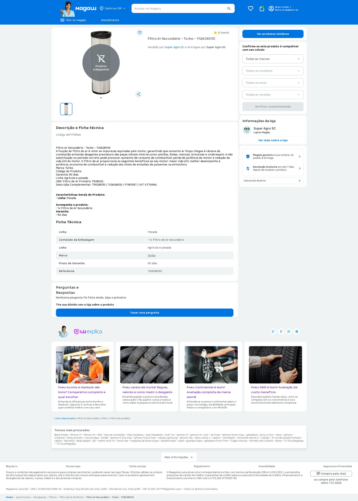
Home (9, 497)
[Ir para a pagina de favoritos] (250, 8)
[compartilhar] (138, 94)
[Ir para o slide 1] (101, 97)
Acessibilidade (266, 466)
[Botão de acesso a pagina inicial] (78, 8)
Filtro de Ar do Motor (72, 497)
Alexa (278, 441)
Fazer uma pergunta (145, 312)
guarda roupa (194, 441)
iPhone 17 (75, 435)
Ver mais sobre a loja (273, 140)
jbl (94, 441)
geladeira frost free (216, 441)
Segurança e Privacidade (337, 466)
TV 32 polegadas (66, 443)
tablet (58, 441)
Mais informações (176, 457)
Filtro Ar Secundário (88, 418)
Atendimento (110, 20)
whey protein (74, 438)
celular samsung (168, 438)
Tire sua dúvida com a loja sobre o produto (85, 304)
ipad (181, 441)
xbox (279, 435)
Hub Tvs (169, 435)
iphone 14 (196, 435)
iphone (288, 435)
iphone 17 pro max (121, 438)
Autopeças (39, 497)
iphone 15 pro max (145, 438)
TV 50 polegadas (294, 441)
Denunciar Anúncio (255, 180)
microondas (92, 438)
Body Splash (84, 441)
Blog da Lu (12, 466)
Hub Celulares (135, 435)
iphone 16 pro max (233, 435)
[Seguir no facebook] (281, 331)
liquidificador (168, 441)
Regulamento (202, 466)
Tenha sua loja (137, 466)
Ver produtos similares (273, 33)
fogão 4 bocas (238, 441)
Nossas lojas (73, 466)
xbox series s (202, 438)
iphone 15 (182, 435)
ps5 (206, 435)
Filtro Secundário (120, 418)
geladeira (251, 435)
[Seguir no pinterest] (296, 331)
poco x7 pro (267, 435)
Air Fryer (215, 435)
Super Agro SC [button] (174, 47)
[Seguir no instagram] (289, 331)
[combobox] (183, 8)
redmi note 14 (106, 441)
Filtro (105, 418)
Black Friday (61, 435)
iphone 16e (186, 438)
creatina (59, 438)
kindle (104, 438)
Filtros (53, 497)
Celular (265, 438)
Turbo (152, 255)
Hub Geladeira (154, 435)
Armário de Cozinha (261, 441)
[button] (229, 8)
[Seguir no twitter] (273, 331)
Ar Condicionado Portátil (286, 438)
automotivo (23, 497)
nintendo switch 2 (248, 438)
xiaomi (216, 438)
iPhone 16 (89, 435)
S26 (100, 435)
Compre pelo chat (333, 473)
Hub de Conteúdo (114, 435)
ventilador (229, 438)
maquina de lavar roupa (144, 441)
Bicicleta (69, 441)
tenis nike (122, 441)
